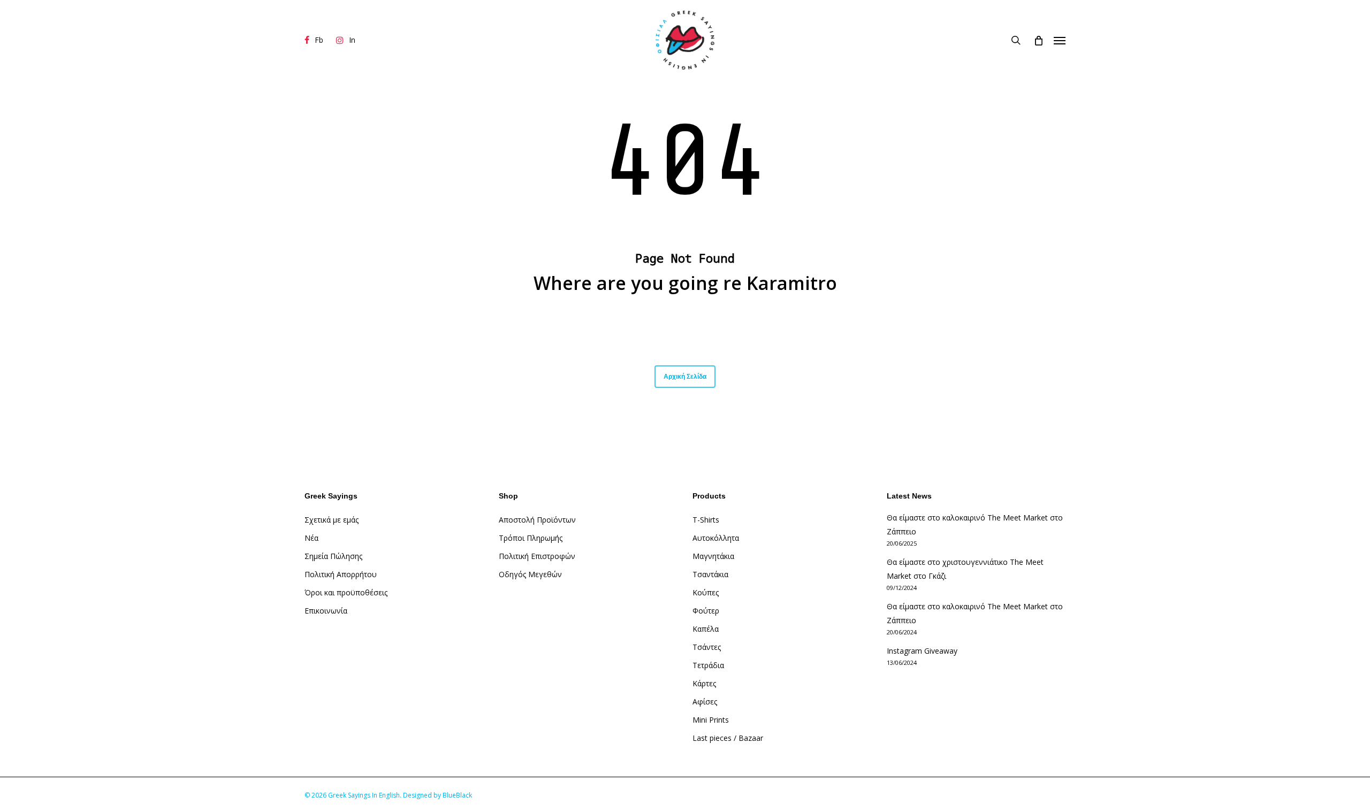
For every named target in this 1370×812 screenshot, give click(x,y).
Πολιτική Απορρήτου (341, 574)
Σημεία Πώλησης (333, 556)
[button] (1059, 40)
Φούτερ (705, 611)
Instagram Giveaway (922, 651)
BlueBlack (457, 795)
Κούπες (705, 592)
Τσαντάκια (710, 574)
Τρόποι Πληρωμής (530, 538)
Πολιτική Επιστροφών (537, 556)
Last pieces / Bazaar (727, 738)
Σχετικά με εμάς (332, 520)
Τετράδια (708, 665)
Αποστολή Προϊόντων (537, 520)
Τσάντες (706, 647)
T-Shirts (705, 520)
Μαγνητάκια (713, 556)
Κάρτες (704, 683)
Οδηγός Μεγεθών (530, 574)
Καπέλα (705, 629)
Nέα (311, 538)
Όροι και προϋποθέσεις (346, 592)
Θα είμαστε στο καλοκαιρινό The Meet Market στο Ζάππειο (975, 524)
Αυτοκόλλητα (715, 538)
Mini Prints (710, 720)
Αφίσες (704, 701)
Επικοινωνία (326, 611)
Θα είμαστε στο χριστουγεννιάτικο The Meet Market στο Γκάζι (965, 569)
